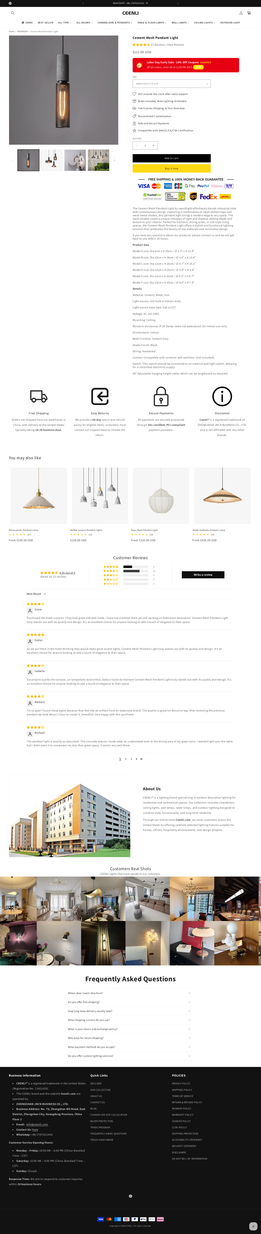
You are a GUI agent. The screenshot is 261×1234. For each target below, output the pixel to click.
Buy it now (171, 168)
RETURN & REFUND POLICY (187, 1102)
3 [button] (131, 759)
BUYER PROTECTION (101, 1121)
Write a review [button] (203, 575)
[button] (13, 13)
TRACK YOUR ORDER (101, 1139)
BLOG (93, 1108)
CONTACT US (97, 1102)
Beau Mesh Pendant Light (144, 530)
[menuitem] (26, 22)
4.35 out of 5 (67, 573)
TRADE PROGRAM (100, 1127)
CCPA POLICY (179, 1127)
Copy (198, 67)
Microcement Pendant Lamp (23, 530)
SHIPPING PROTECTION (185, 1133)
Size (135, 76)
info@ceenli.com (37, 1124)
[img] (35, 604)
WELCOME (96, 1083)
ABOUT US (96, 1096)
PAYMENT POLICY (181, 1108)
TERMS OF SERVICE (182, 1096)
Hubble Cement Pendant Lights (86, 530)
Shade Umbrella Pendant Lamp (208, 530)
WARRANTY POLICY (183, 1114)
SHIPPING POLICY (182, 1089)
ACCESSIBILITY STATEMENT (187, 1139)
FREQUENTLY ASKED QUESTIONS (108, 1133)
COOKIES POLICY (181, 1121)
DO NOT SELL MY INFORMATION (189, 1158)
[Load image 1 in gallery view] (28, 160)
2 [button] (126, 759)
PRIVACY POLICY (181, 1083)
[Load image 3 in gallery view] (75, 160)
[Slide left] (13, 160)
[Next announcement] (178, 3)
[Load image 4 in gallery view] (98, 160)
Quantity (137, 138)
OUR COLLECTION (100, 1089)
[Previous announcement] (83, 3)
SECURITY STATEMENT (184, 1146)
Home (12, 31)
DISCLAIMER (179, 1152)
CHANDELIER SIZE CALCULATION (108, 1114)
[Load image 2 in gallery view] (52, 160)
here (35, 1129)
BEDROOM (23, 31)
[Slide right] (114, 160)
